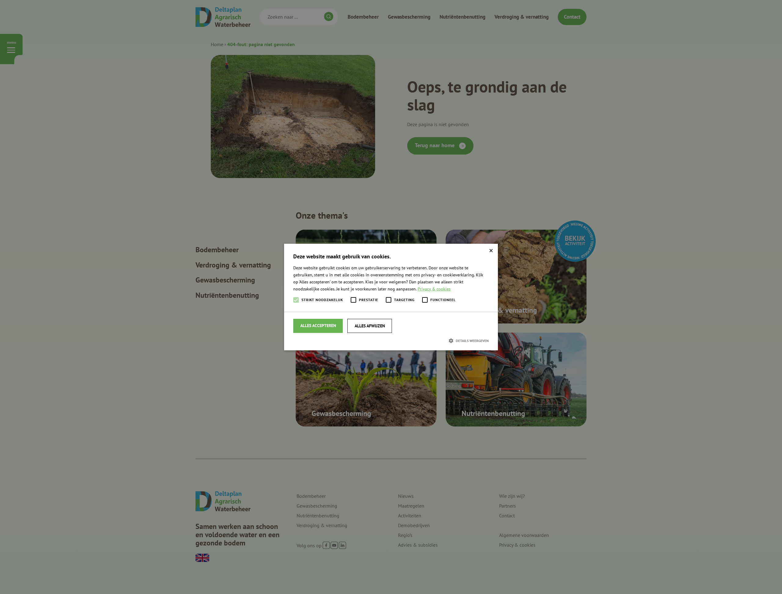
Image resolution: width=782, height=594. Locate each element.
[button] (391, 340)
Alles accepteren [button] (318, 325)
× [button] (491, 250)
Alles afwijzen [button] (370, 326)
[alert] (391, 297)
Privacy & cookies (434, 289)
